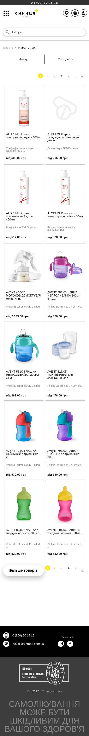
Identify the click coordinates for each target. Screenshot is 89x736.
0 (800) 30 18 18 (44, 2)
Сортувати (65, 59)
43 (82, 75)
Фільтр (23, 59)
